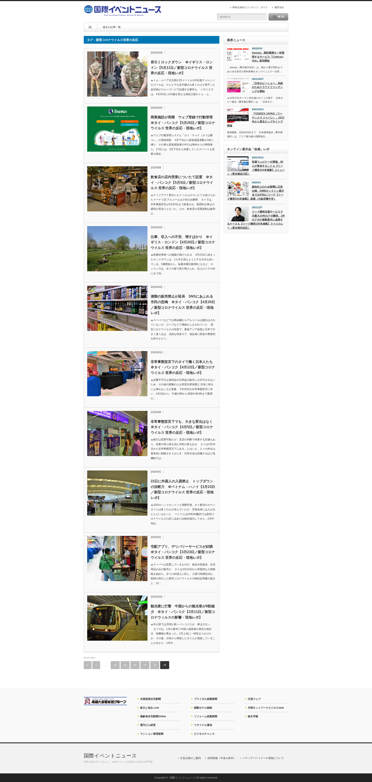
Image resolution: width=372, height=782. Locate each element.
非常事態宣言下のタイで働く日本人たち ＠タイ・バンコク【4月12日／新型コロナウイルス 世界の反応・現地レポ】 (183, 367)
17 (145, 665)
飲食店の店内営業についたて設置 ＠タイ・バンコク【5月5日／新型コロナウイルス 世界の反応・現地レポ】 (182, 182)
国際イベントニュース (110, 756)
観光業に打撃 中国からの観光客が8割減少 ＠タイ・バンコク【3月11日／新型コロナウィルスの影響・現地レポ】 (183, 611)
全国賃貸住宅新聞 (150, 698)
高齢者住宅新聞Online (153, 716)
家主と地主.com (149, 707)
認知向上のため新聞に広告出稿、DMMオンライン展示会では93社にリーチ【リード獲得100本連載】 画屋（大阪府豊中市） (255, 192)
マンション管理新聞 (151, 733)
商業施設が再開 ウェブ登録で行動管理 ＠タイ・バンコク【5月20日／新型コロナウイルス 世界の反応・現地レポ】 (183, 122)
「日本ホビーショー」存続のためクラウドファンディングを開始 (267, 87)
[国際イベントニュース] (122, 14)
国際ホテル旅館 (203, 707)
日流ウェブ (254, 698)
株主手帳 (253, 716)
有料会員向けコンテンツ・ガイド (250, 7)
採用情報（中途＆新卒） (222, 758)
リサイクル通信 (203, 724)
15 (125, 665)
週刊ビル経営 (148, 724)
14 (115, 665)
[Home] (90, 27)
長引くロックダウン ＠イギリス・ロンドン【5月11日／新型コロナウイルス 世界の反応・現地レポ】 (182, 67)
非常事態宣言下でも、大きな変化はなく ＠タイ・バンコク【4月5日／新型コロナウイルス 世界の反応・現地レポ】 (183, 427)
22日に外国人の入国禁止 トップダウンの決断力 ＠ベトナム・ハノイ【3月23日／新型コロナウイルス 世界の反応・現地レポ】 (183, 489)
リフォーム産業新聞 (205, 716)
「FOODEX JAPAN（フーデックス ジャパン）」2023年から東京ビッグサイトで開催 (255, 119)
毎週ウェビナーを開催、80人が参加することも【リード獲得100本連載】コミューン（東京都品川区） (256, 167)
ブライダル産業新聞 (205, 698)
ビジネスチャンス (204, 733)
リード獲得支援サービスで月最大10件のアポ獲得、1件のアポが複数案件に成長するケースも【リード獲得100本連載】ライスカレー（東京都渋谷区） (256, 219)
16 (135, 665)
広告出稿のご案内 (190, 758)
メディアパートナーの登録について (263, 758)
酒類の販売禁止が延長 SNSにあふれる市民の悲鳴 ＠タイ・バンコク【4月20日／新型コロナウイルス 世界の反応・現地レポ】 (183, 305)
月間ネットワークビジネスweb (266, 707)
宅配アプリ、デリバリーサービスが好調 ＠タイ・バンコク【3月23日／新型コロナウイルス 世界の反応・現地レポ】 (183, 552)
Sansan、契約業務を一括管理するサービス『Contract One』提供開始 (268, 56)
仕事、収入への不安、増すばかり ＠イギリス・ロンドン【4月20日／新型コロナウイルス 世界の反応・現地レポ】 (183, 242)
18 (154, 665)
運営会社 (279, 7)
